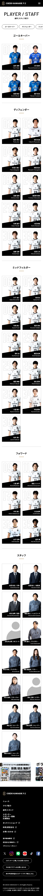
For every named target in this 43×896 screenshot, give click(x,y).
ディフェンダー (27, 27)
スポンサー (7, 814)
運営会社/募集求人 (9, 842)
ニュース (6, 801)
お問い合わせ (8, 832)
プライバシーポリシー (10, 846)
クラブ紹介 (7, 805)
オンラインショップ (10, 823)
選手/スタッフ (8, 810)
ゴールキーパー (10, 27)
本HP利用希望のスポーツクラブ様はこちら (20, 874)
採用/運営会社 (8, 827)
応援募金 (6, 818)
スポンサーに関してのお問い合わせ (17, 861)
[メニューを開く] (39, 3)
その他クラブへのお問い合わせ (16, 867)
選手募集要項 (7, 838)
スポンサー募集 (9, 816)
